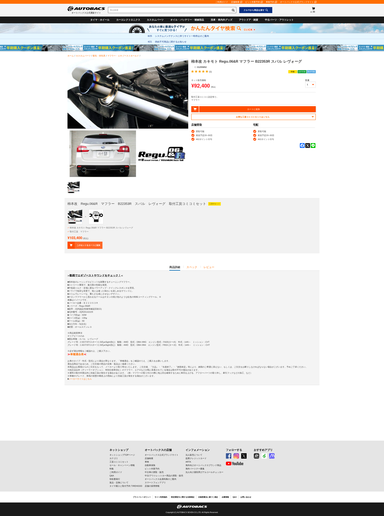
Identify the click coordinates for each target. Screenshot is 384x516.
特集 (112, 468)
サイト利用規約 (161, 497)
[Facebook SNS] (228, 456)
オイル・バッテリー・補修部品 (187, 19)
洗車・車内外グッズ (221, 19)
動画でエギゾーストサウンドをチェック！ (95, 275)
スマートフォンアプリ (155, 482)
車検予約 (270, 2)
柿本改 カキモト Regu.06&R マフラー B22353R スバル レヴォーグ (101, 227)
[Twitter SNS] (244, 456)
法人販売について (194, 455)
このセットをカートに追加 (88, 245)
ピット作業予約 (252, 2)
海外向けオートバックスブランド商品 (203, 465)
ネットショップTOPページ (122, 455)
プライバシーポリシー (142, 497)
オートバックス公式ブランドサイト (297, 2)
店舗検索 (235, 2)
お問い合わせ (245, 497)
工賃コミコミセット (119, 462)
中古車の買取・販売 (154, 472)
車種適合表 (77, 354)
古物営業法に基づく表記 (208, 497)
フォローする (234, 449)
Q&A (112, 475)
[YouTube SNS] (234, 463)
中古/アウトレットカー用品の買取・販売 (164, 475)
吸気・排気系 (99, 56)
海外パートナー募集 (195, 468)
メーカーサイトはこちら (80, 379)
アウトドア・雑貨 (248, 19)
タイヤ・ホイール (100, 19)
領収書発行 (115, 479)
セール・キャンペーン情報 (122, 465)
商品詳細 (174, 268)
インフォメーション (198, 449)
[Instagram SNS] (236, 456)
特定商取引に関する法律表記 (182, 497)
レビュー (209, 267)
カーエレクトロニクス (128, 19)
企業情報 (225, 497)
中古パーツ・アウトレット (279, 19)
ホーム (71, 56)
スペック (191, 267)
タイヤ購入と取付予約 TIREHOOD (126, 486)
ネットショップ (119, 449)
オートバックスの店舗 (158, 449)
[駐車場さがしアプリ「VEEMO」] (264, 456)
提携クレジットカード (196, 458)
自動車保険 (150, 465)
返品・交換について (119, 482)
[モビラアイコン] (271, 456)
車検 (147, 462)
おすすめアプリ (263, 449)
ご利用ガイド (221, 2)
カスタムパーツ (155, 19)
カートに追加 (253, 109)
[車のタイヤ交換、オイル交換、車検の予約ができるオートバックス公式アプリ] (256, 456)
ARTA (188, 462)
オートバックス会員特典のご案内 (160, 479)
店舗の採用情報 (152, 486)
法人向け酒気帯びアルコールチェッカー (204, 472)
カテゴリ (114, 458)
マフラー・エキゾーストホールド (123, 56)
